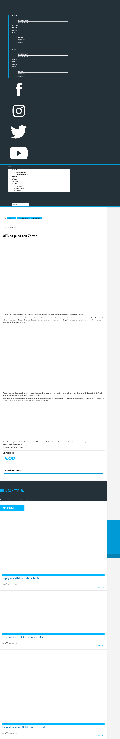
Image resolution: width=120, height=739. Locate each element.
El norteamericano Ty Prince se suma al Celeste (23, 637)
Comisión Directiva (23, 23)
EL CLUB (14, 15)
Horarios (20, 42)
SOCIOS (14, 32)
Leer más (101, 587)
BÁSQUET (15, 28)
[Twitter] (10, 458)
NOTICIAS (15, 25)
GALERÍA (14, 30)
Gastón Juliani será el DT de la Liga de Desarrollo (24, 727)
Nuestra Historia (23, 20)
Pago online (21, 40)
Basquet (5, 575)
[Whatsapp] (13, 458)
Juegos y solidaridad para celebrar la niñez (21, 578)
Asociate (20, 37)
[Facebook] (6, 458)
